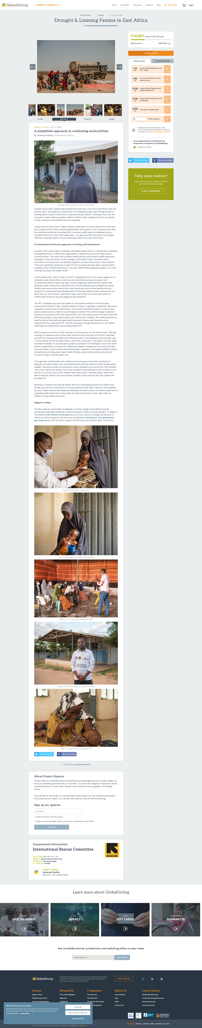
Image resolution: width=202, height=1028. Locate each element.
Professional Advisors (40, 1002)
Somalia (101, 15)
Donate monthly (162, 61)
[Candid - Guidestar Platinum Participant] (140, 1016)
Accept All (78, 1007)
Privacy (139, 1024)
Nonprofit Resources (150, 994)
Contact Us (119, 1005)
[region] (48, 1013)
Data (168, 1024)
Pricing (159, 1024)
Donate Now (151, 53)
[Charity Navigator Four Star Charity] (132, 1016)
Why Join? (63, 998)
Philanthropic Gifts (39, 998)
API (164, 1024)
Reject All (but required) (78, 1013)
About (114, 5)
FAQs (117, 1002)
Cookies (146, 1024)
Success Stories (148, 1005)
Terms (152, 1024)
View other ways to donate (160, 132)
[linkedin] (162, 979)
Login (191, 5)
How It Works (120, 994)
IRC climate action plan (58, 414)
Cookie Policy (25, 1013)
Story (40, 119)
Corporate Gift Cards (95, 1002)
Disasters (149, 5)
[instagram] (152, 979)
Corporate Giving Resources (153, 998)
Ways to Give (37, 994)
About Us (121, 990)
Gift (172, 5)
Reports (64, 119)
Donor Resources (148, 1002)
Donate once (139, 61)
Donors (36, 990)
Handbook (64, 1002)
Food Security (85, 15)
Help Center (124, 979)
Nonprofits (125, 5)
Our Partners (92, 998)
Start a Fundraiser (150, 191)
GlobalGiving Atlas (94, 1005)
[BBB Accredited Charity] (150, 1015)
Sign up (51, 827)
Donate (46, 5)
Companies (137, 5)
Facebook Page (49, 861)
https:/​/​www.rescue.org (51, 859)
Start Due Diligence (67, 994)
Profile (47, 863)
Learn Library (151, 990)
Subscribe (122, 957)
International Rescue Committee (102, 25)
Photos (88, 119)
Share (112, 119)
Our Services (92, 994)
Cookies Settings (78, 1018)
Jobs (116, 998)
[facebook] (142, 979)
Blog (159, 5)
